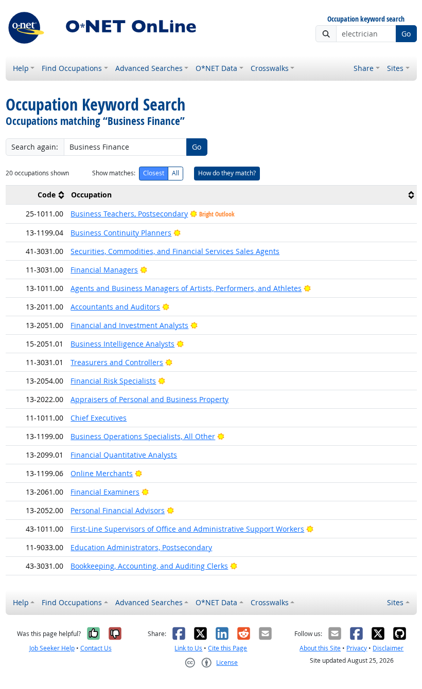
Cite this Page (227, 648)
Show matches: (113, 173)
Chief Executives (99, 418)
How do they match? (227, 173)
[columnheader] (36, 195)
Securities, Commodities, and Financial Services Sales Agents (175, 251)
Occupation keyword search (366, 19)
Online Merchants (102, 473)
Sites (395, 68)
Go (406, 34)
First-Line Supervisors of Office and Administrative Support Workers (187, 529)
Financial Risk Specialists (113, 381)
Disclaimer (388, 648)
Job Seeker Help (52, 648)
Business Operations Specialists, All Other (143, 436)
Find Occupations (72, 68)
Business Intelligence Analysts (122, 344)
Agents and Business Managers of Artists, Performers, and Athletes (186, 288)
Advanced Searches (149, 68)
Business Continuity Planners (121, 233)
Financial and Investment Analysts (129, 325)
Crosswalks (270, 68)
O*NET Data (216, 68)
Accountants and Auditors (115, 307)
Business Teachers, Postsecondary (129, 214)
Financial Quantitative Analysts (124, 455)
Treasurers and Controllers (117, 362)
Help (21, 68)
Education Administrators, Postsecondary (141, 547)
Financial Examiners (105, 492)
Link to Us (188, 648)
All (175, 173)
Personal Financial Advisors (118, 510)
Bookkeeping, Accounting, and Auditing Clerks (149, 566)
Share (364, 68)
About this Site (320, 648)
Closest (153, 173)
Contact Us (96, 648)
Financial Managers (104, 270)
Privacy (356, 648)
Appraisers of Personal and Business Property (149, 399)
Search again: (34, 147)
